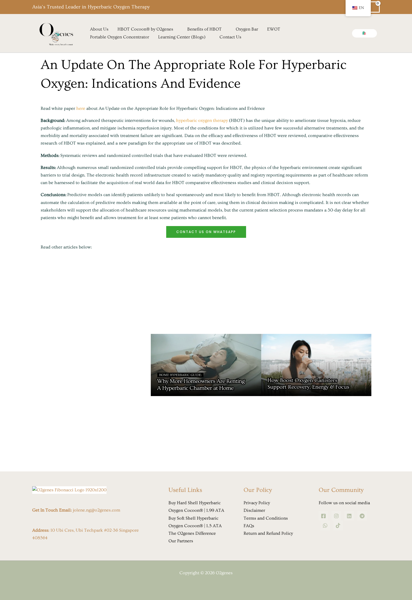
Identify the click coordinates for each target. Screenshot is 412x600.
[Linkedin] (349, 516)
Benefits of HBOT (204, 29)
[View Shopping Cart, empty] (374, 7)
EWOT (273, 29)
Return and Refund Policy (268, 533)
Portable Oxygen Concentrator (119, 36)
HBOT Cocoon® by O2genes (145, 29)
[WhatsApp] (325, 525)
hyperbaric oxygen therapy (202, 120)
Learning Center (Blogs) (181, 36)
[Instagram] (336, 516)
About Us (99, 29)
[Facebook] (323, 516)
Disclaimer (254, 510)
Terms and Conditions (266, 518)
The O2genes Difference (192, 533)
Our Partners (180, 540)
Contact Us (230, 36)
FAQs (249, 525)
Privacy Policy (257, 502)
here (80, 108)
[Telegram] (362, 516)
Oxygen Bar (247, 29)
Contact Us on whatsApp (206, 231)
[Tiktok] (338, 525)
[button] (364, 33)
